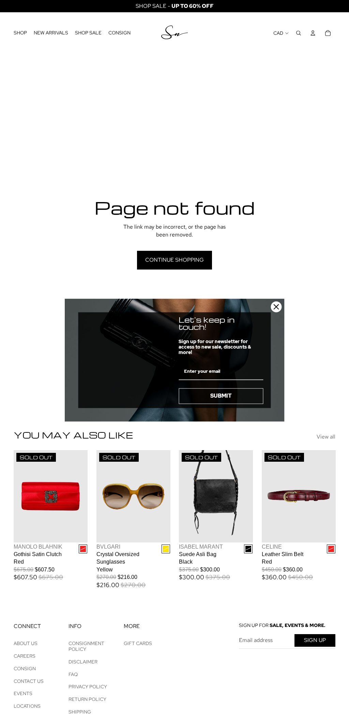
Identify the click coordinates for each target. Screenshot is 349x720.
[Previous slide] (19, 496)
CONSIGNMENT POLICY (86, 646)
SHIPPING (80, 712)
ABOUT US (25, 643)
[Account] (312, 33)
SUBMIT (221, 396)
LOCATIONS (27, 706)
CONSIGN (25, 668)
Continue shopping (174, 259)
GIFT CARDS (138, 643)
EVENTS (23, 693)
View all (326, 436)
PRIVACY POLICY (88, 687)
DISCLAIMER (83, 662)
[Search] (298, 33)
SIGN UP (315, 640)
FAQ (73, 674)
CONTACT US (29, 681)
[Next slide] (82, 496)
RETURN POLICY (87, 699)
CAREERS (24, 656)
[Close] (276, 306)
